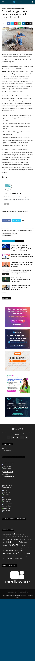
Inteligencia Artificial (17, 542)
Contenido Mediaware (9, 19)
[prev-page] (3, 293)
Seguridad (8, 6)
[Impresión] (30, 23)
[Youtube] (26, 437)
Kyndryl (23, 545)
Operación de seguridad (18, 8)
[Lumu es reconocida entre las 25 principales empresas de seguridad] (6, 256)
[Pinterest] (16, 23)
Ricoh (4, 556)
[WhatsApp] (19, 23)
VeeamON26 (16, 558)
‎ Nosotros (4, 448)
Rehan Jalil (28, 553)
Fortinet (16, 539)
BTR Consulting (12, 211)
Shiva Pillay (17, 556)
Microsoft (28, 548)
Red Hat (21, 553)
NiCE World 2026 (10, 550)
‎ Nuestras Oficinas (6, 450)
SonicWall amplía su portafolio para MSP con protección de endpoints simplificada (22, 264)
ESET (12, 539)
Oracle (21, 550)
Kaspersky (14, 545)
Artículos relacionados (8, 241)
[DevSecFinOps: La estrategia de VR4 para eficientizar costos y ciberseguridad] (6, 287)
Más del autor (19, 241)
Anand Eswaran (20, 534)
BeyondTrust (18, 536)
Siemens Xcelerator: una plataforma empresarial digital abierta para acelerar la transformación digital (9, 233)
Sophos (27, 556)
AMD (13, 534)
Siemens (22, 556)
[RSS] (17, 437)
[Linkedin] (23, 23)
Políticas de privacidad (23, 592)
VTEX (21, 558)
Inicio (3, 6)
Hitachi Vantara (23, 539)
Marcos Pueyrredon (20, 548)
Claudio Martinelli (25, 536)
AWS (13, 536)
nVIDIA (16, 550)
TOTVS (4, 558)
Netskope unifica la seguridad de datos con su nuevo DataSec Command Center (21, 272)
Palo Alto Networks (7, 553)
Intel (4, 542)
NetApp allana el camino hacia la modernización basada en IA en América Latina (21, 279)
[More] (23, 220)
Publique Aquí (23, 591)
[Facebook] (8, 23)
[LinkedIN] (7, 204)
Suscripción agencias (11, 592)
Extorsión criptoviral (22, 211)
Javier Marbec (5, 545)
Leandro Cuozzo (6, 548)
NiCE (4, 550)
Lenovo (13, 548)
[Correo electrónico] (5, 204)
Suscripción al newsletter (13, 591)
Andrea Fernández (7, 536)
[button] (2, 2)
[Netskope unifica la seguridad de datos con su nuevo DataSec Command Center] (6, 272)
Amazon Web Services (7, 534)
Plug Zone (15, 553)
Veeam (9, 558)
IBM (31, 539)
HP (28, 539)
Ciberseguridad (15, 6)
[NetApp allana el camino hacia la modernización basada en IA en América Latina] (6, 280)
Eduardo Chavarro (6, 539)
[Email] (27, 23)
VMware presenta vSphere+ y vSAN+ (25, 231)
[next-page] (5, 293)
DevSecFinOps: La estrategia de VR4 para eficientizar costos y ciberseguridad (21, 287)
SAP (13, 556)
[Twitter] (12, 23)
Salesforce (8, 556)
